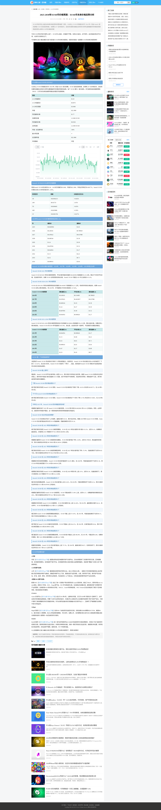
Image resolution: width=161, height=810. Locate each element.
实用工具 (91, 2)
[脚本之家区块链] (32, 2)
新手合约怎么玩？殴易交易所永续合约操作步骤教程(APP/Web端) (125, 25)
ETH (111, 150)
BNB (111, 162)
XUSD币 (49, 641)
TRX (111, 175)
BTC (111, 145)
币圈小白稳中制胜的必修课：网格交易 (118, 13)
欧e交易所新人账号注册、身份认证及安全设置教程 (121, 27)
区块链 (44, 2)
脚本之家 (37, 2)
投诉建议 (91, 805)
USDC (111, 166)
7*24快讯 (100, 2)
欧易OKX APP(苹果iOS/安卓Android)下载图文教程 (121, 30)
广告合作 (69, 805)
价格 (43, 641)
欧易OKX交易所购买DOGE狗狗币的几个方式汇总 (121, 22)
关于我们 (64, 805)
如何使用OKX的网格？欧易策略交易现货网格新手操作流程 (123, 33)
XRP (111, 158)
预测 (38, 641)
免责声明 (80, 805)
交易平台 (74, 2)
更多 (128, 91)
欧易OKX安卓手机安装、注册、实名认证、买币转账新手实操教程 (125, 16)
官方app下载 (44, 559)
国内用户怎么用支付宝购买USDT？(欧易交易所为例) (122, 38)
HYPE (111, 179)
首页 (51, 2)
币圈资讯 (66, 2)
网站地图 (86, 805)
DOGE (111, 183)
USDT (111, 154)
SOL (111, 171)
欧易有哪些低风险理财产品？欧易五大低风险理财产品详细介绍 (124, 36)
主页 (39, 9)
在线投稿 (97, 805)
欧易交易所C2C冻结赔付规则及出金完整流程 (119, 19)
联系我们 (75, 805)
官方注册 (38, 559)
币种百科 (47, 9)
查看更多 (118, 84)
